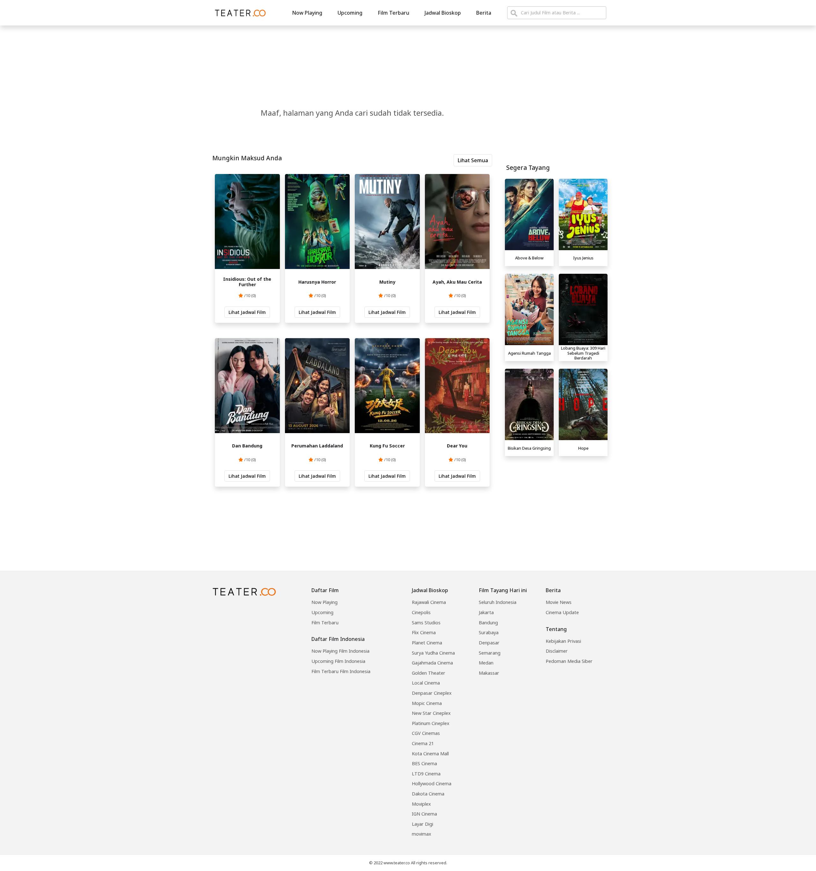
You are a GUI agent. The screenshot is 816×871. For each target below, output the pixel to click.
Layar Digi (422, 824)
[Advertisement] (556, 503)
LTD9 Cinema (426, 774)
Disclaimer (557, 651)
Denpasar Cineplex (432, 693)
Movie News (559, 602)
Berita (483, 12)
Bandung (488, 623)
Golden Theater (428, 673)
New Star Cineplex (431, 713)
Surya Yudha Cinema (433, 653)
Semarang (489, 653)
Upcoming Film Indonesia (338, 661)
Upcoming (350, 12)
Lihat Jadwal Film (247, 312)
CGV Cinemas (426, 733)
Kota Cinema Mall (430, 754)
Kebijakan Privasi (563, 641)
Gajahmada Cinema (432, 663)
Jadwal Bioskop (443, 12)
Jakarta (486, 612)
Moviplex (421, 804)
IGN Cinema (424, 814)
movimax (421, 834)
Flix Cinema (424, 632)
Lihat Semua (473, 160)
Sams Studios (426, 623)
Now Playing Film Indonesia (340, 651)
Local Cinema (426, 683)
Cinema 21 (423, 743)
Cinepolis (421, 612)
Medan (486, 663)
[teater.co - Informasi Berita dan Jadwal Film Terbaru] (238, 12)
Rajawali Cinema (429, 602)
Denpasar (489, 643)
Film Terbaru (393, 12)
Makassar (489, 673)
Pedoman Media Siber (569, 661)
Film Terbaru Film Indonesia (340, 671)
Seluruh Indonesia (497, 602)
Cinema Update (562, 612)
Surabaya (489, 632)
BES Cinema (424, 763)
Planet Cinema (427, 643)
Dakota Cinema (428, 794)
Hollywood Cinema (431, 783)
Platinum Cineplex (430, 723)
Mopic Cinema (427, 703)
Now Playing (307, 12)
